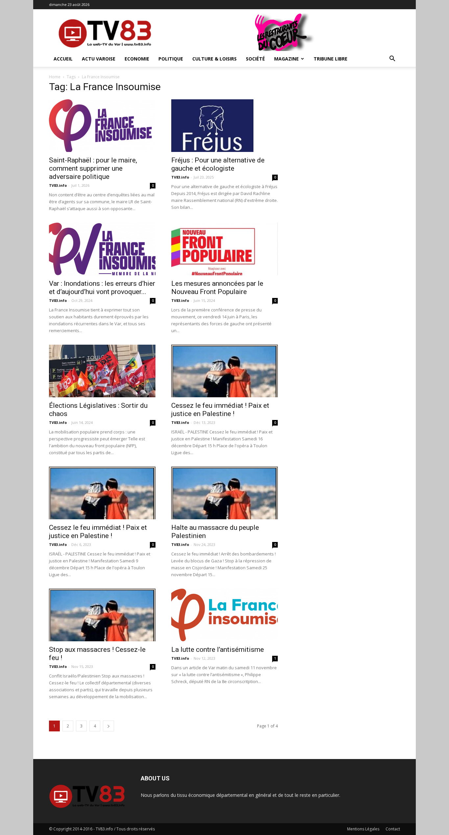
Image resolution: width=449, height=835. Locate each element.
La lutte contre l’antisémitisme (217, 649)
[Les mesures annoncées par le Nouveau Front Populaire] (224, 249)
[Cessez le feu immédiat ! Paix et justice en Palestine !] (224, 371)
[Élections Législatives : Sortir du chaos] (102, 371)
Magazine (286, 59)
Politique (170, 59)
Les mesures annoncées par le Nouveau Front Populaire (217, 288)
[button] (392, 59)
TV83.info (58, 185)
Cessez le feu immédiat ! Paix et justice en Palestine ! (220, 410)
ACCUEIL (63, 59)
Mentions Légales (363, 829)
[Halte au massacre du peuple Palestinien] (224, 493)
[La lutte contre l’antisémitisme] (224, 615)
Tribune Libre (330, 59)
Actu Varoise (98, 59)
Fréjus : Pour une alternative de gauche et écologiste (218, 164)
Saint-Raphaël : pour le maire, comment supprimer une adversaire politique (93, 168)
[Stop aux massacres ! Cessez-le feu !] (102, 615)
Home (54, 77)
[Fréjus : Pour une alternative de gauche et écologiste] (224, 125)
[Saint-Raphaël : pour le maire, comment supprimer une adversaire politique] (102, 125)
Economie (137, 59)
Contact (393, 829)
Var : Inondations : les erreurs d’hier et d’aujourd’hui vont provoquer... (102, 288)
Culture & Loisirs (214, 59)
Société (255, 59)
